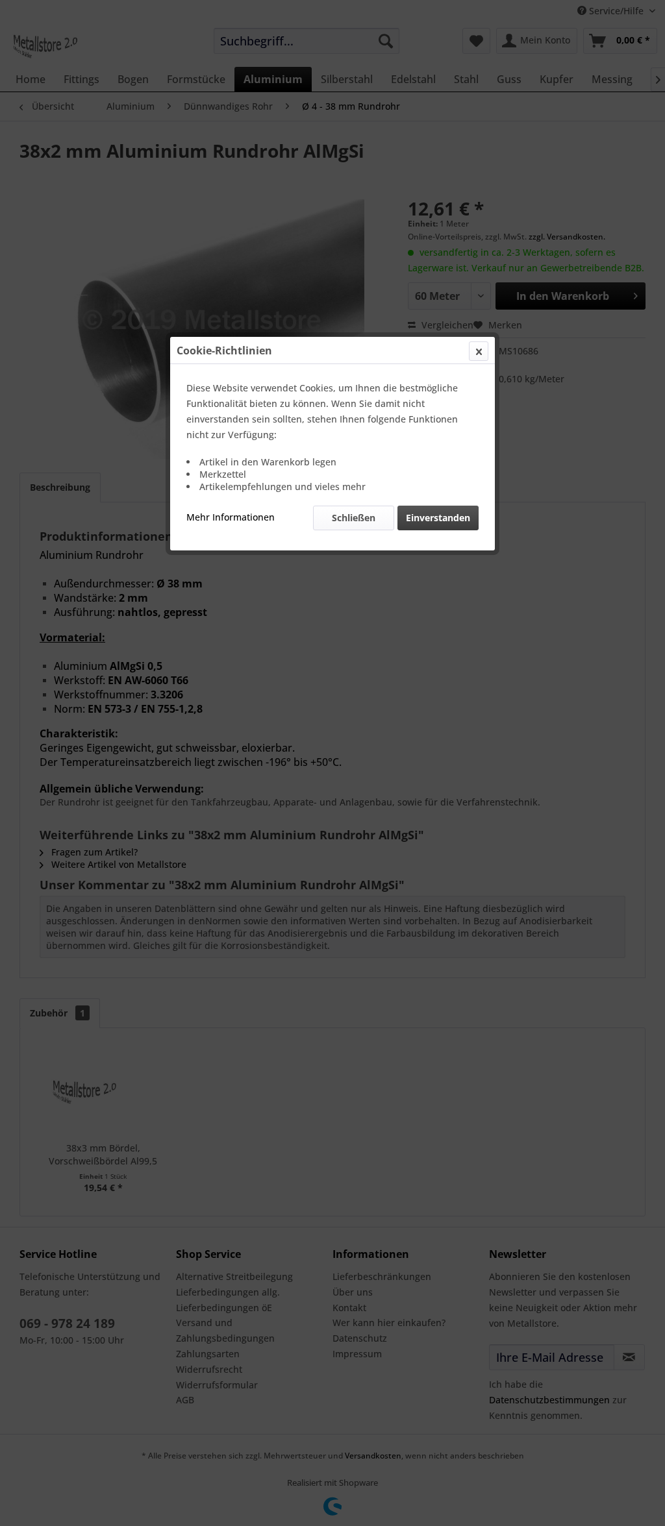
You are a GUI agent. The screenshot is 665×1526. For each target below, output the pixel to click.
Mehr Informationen (230, 517)
